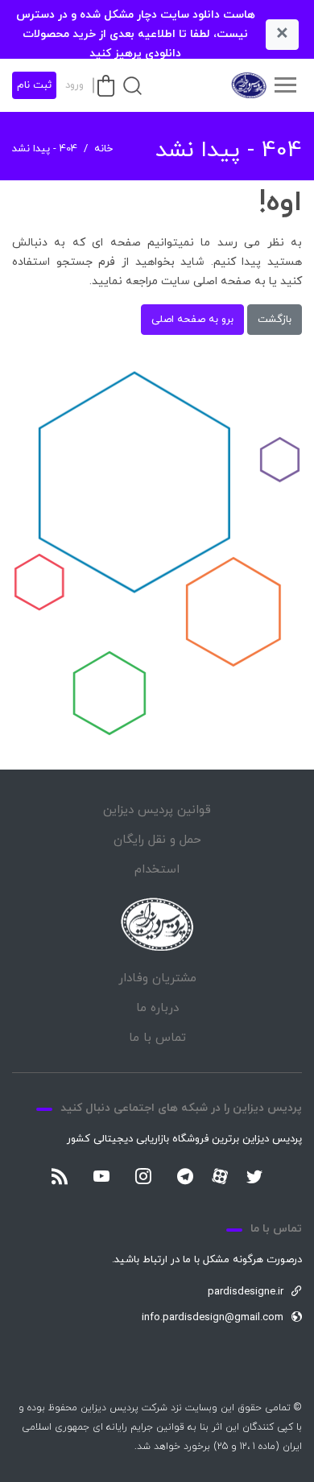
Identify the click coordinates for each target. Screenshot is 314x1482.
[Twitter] (254, 1178)
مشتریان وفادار (157, 978)
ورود (74, 85)
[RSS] (60, 1178)
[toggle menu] (285, 85)
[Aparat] (219, 1176)
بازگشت (274, 319)
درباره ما (157, 1008)
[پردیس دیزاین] (248, 85)
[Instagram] (143, 1178)
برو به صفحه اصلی (192, 319)
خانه (103, 149)
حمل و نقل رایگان (157, 840)
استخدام (157, 869)
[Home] (157, 925)
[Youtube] (101, 1178)
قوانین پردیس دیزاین (157, 810)
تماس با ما (157, 1038)
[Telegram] (185, 1178)
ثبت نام (34, 85)
